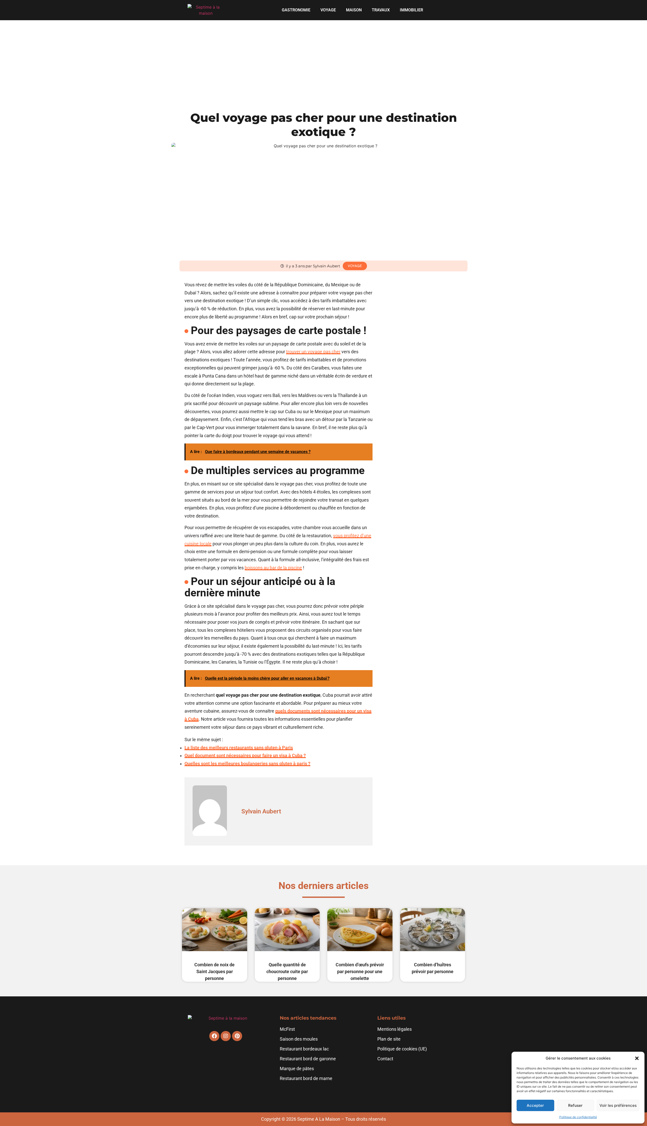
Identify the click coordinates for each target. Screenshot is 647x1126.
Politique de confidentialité (578, 1117)
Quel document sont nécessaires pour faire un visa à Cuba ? (245, 755)
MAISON (354, 10)
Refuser (575, 1105)
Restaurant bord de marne (306, 1078)
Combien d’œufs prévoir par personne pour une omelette (360, 971)
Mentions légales (394, 1029)
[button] (636, 1058)
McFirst (287, 1029)
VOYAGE (328, 10)
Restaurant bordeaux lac (304, 1048)
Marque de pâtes (297, 1068)
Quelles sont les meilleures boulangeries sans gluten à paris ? (247, 763)
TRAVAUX (381, 10)
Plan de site (389, 1039)
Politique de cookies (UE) (402, 1048)
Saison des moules (299, 1039)
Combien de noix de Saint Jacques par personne (214, 971)
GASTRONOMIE (296, 10)
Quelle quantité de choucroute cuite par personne (287, 971)
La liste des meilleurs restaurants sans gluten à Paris (238, 747)
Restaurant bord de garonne (308, 1058)
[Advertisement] (323, 58)
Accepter (535, 1105)
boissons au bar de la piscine (273, 567)
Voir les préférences (618, 1105)
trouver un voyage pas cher (313, 351)
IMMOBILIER (411, 10)
